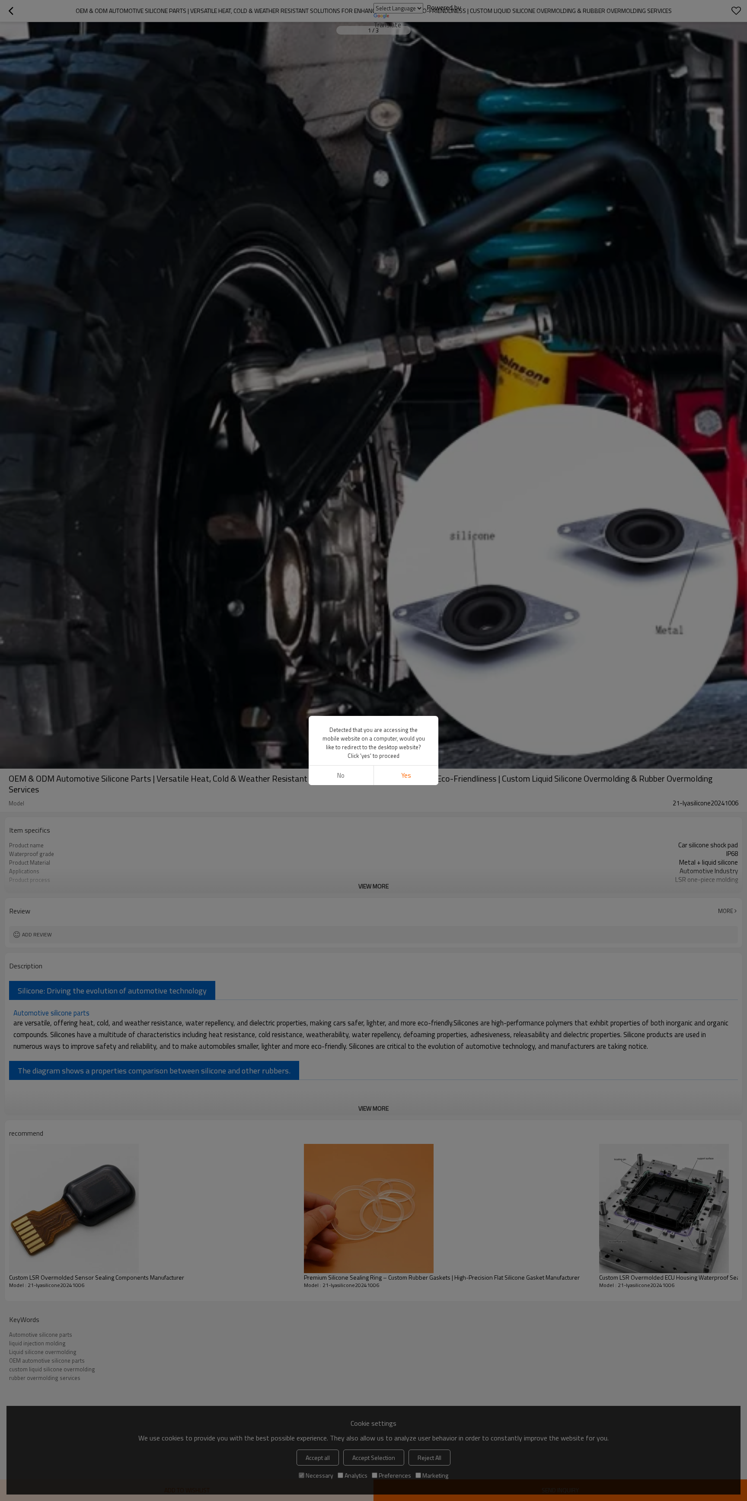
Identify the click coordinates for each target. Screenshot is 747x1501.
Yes (406, 775)
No (341, 775)
